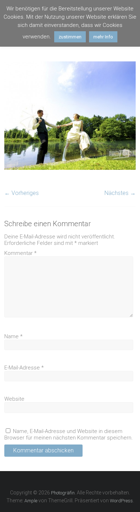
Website (14, 399)
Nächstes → (120, 193)
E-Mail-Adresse (24, 367)
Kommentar (20, 253)
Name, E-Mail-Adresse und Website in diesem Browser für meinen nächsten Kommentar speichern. (68, 434)
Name (13, 336)
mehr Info (103, 36)
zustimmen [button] (70, 36)
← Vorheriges (21, 193)
